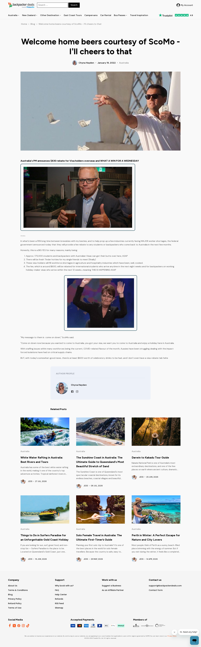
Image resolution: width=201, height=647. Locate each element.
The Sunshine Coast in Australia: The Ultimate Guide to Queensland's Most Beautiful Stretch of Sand (100, 462)
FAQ (57, 590)
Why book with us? (64, 585)
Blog (32, 24)
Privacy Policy (14, 599)
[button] (185, 5)
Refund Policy (14, 603)
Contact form (156, 590)
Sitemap (59, 607)
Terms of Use (14, 607)
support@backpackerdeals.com (165, 585)
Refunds (59, 599)
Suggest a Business (111, 585)
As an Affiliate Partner (113, 590)
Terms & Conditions (18, 590)
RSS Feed (59, 603)
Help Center (61, 594)
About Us (12, 585)
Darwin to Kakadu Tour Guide (150, 457)
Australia (124, 62)
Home (24, 24)
